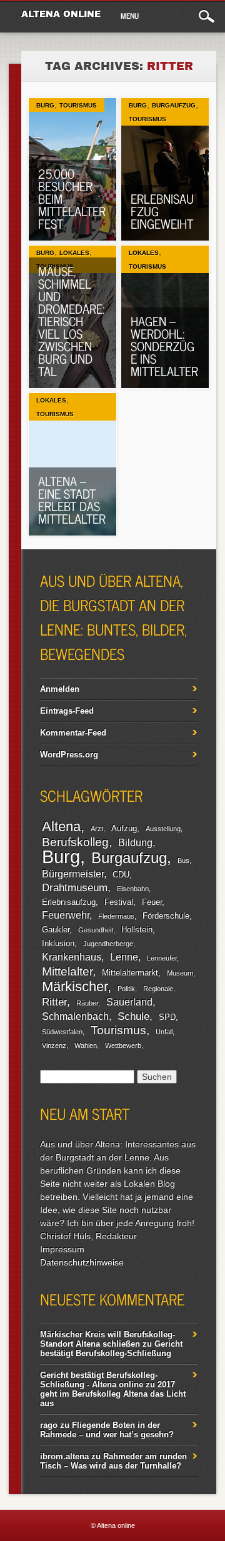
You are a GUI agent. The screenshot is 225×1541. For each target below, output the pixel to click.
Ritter (54, 1001)
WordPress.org (69, 754)
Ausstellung (163, 828)
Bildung (135, 842)
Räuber (87, 1003)
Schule (133, 1016)
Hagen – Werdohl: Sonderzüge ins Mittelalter (164, 346)
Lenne (124, 957)
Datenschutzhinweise (82, 1262)
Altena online (61, 14)
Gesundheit (95, 930)
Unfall (164, 1031)
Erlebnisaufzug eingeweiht (162, 211)
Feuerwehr (65, 915)
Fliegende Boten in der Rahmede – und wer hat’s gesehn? (107, 1429)
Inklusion (58, 943)
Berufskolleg (75, 842)
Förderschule (165, 915)
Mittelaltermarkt (130, 972)
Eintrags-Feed (67, 711)
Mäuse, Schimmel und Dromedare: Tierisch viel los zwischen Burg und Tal (71, 321)
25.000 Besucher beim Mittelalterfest (72, 198)
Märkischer (75, 986)
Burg (45, 105)
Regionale (158, 988)
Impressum (62, 1249)
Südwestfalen (62, 1031)
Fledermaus (116, 916)
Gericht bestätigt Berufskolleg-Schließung (111, 1348)
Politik (126, 988)
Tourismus (78, 105)
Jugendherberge (108, 943)
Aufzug (124, 828)
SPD (167, 1017)
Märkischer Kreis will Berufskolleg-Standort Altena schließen (107, 1339)
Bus (183, 860)
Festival (118, 902)
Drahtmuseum (75, 887)
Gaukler (55, 929)
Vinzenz (54, 1045)
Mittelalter (67, 971)
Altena (61, 826)
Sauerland (129, 1002)
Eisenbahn (133, 888)
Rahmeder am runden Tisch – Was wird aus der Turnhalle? (113, 1461)
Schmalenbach (75, 1016)
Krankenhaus (71, 957)
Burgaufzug (174, 105)
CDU (120, 874)
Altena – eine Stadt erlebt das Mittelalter (72, 500)
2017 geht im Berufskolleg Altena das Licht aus (113, 1394)
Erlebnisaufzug (69, 902)
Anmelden (59, 689)
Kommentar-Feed (73, 732)
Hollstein (136, 929)
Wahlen (85, 1045)
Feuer (152, 902)
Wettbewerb (123, 1045)
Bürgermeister (73, 874)
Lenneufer (162, 958)
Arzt (97, 828)
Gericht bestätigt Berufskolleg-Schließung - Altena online (99, 1379)
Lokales (74, 252)
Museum (180, 973)
